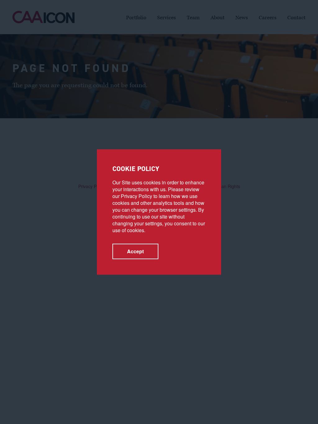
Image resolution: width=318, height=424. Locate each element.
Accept (135, 251)
